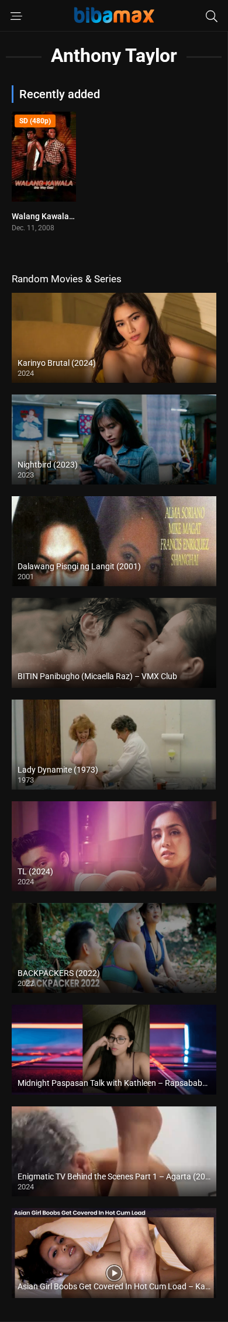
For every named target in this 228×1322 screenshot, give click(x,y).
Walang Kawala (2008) (53, 216)
